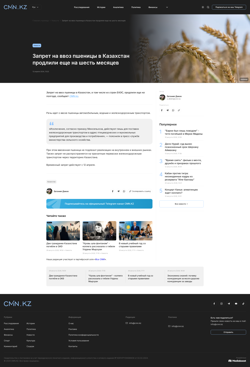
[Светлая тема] (203, 7)
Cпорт (7, 340)
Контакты (72, 346)
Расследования (81, 7)
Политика (136, 7)
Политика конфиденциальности (83, 335)
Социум (30, 346)
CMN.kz (73, 96)
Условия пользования (78, 340)
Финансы (152, 7)
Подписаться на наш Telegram (229, 7)
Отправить (228, 332)
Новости (55, 21)
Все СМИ (100, 259)
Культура (31, 340)
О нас (71, 323)
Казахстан (51, 182)
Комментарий (10, 346)
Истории (101, 7)
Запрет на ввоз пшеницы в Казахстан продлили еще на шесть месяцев (94, 21)
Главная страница (41, 21)
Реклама (72, 329)
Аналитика (118, 7)
